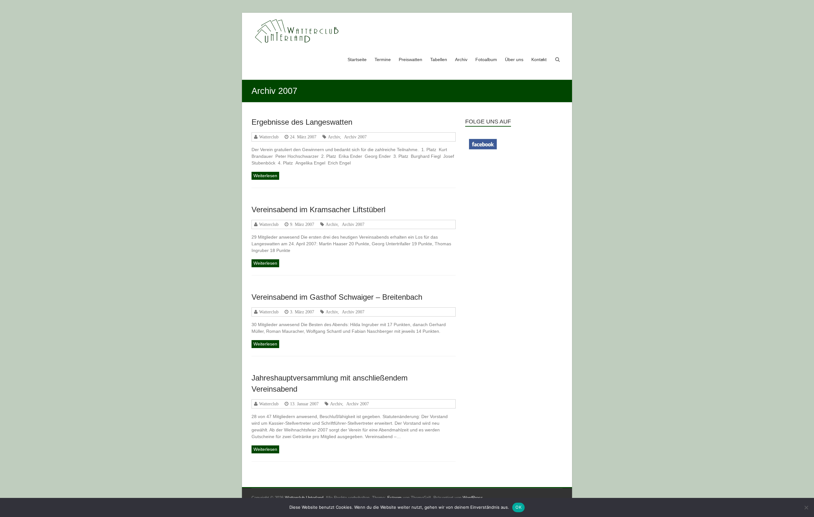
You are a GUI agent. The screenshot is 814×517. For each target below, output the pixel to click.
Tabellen (438, 59)
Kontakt (539, 59)
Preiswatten (410, 59)
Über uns (514, 59)
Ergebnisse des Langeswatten (302, 122)
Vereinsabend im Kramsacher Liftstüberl (318, 209)
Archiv (461, 59)
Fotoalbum (486, 59)
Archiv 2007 (355, 137)
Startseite (357, 59)
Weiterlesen (265, 175)
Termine (383, 59)
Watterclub (269, 137)
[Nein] (806, 507)
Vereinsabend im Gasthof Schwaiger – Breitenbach (337, 297)
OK (518, 507)
